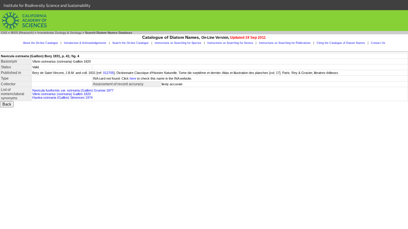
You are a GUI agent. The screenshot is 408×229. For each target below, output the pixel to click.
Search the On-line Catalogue (130, 42)
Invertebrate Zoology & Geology (59, 32)
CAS (4, 32)
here (133, 78)
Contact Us (378, 42)
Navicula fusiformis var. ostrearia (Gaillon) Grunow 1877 (72, 90)
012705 (108, 73)
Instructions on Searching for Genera (230, 42)
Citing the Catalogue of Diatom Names (341, 42)
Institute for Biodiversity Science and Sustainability (47, 5)
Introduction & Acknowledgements (85, 42)
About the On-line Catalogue (40, 42)
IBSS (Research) (22, 32)
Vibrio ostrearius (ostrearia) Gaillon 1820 (61, 94)
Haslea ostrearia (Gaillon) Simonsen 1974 (62, 97)
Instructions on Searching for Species (178, 42)
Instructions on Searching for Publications (285, 42)
